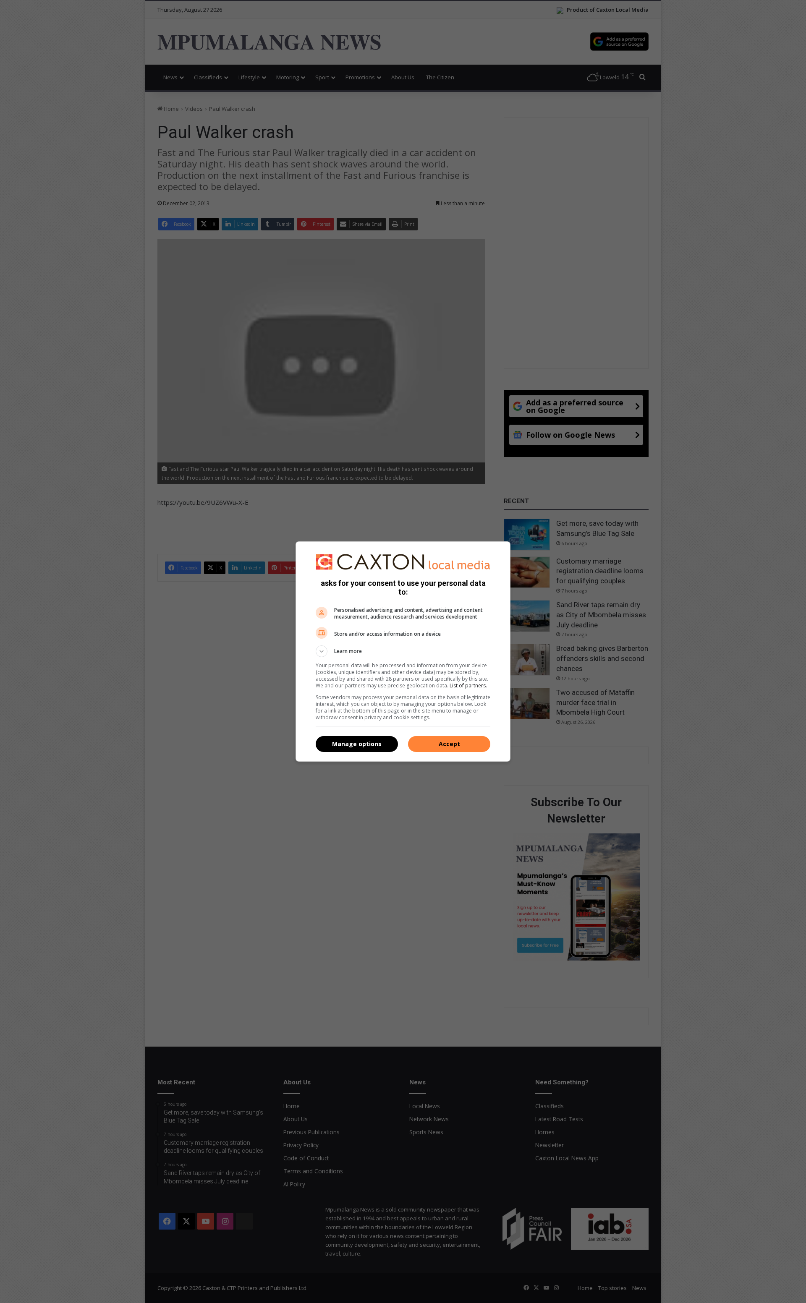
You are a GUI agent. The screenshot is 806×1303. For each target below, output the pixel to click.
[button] (403, 651)
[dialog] (403, 651)
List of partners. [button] (468, 685)
